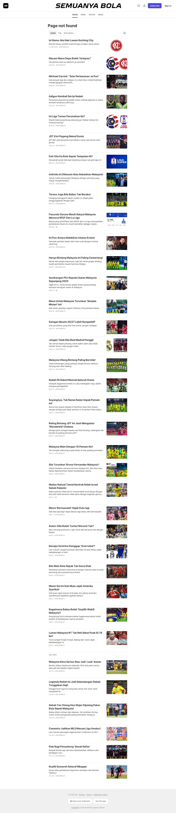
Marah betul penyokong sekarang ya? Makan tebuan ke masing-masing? (73, 121)
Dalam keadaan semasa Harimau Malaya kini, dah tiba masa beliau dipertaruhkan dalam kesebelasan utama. (75, 469)
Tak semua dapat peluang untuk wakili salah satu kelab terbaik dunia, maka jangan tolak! (73, 344)
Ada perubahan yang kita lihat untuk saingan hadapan (73, 325)
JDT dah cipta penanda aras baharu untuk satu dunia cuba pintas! (74, 141)
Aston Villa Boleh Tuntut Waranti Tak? (71, 526)
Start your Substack (81, 801)
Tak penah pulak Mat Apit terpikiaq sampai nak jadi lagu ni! (75, 160)
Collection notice (100, 794)
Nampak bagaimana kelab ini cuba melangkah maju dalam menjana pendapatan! (75, 384)
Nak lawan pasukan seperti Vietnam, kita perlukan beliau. (74, 308)
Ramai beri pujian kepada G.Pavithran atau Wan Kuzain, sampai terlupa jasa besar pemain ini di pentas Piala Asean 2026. (75, 408)
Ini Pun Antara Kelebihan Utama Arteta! (72, 237)
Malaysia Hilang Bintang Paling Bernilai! (72, 359)
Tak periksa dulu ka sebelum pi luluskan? (67, 62)
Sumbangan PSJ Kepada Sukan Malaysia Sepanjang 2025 (73, 279)
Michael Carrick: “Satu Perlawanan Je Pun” (74, 76)
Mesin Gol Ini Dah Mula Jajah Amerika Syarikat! (71, 588)
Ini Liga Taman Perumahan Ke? (67, 116)
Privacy (82, 794)
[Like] (50, 50)
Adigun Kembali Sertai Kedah (66, 96)
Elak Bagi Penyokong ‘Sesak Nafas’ (69, 746)
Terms (89, 794)
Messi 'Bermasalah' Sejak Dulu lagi (69, 508)
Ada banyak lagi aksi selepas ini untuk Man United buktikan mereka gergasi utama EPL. (75, 81)
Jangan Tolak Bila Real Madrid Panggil (71, 339)
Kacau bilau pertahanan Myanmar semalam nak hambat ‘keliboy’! (74, 771)
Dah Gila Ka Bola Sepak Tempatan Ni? (71, 156)
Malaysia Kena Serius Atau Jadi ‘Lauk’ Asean (75, 661)
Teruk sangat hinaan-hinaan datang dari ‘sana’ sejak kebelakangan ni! (72, 641)
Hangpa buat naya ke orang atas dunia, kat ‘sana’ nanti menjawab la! (73, 690)
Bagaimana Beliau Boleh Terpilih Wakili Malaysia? (71, 611)
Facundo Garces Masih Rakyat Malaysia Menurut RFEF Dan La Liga (72, 216)
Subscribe (155, 5)
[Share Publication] (144, 5)
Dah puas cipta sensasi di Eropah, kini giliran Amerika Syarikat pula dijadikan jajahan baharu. (72, 594)
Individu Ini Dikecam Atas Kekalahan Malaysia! (76, 174)
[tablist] (62, 33)
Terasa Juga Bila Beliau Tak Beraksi (70, 194)
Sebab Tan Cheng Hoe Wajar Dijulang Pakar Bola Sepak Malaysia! (74, 707)
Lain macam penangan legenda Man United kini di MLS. (73, 732)
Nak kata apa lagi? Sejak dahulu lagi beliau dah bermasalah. (75, 511)
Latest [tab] (53, 33)
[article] (88, 46)
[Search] (138, 5)
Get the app (100, 801)
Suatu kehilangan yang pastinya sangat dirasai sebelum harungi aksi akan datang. (73, 364)
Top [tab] (59, 33)
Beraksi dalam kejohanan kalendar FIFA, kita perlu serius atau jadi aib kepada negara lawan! (74, 666)
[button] (75, 14)
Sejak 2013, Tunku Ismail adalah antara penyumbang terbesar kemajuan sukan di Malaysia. (72, 286)
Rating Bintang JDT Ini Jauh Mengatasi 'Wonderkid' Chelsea (71, 425)
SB (56, 227)
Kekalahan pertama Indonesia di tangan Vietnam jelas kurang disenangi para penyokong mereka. (76, 570)
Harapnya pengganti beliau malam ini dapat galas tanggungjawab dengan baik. (71, 199)
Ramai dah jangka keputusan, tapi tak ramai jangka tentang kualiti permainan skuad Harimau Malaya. (75, 262)
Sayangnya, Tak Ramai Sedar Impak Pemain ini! (74, 401)
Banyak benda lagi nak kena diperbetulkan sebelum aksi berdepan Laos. (74, 751)
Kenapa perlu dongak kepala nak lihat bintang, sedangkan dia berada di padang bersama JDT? (76, 431)
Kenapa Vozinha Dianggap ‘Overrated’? (72, 546)
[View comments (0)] (67, 50)
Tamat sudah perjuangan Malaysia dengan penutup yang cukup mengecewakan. (74, 179)
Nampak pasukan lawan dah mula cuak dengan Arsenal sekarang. (73, 242)
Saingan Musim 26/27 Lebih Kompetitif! (72, 321)
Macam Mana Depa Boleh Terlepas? (70, 58)
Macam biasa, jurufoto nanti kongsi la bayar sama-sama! (74, 44)
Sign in (168, 5)
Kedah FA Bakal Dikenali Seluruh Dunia (71, 379)
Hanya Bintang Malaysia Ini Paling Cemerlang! (76, 257)
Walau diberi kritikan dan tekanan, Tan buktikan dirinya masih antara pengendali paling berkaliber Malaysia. (73, 713)
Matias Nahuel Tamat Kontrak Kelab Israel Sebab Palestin (73, 486)
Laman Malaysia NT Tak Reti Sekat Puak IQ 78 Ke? (75, 634)
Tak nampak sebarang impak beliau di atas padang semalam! (76, 450)
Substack (75, 807)
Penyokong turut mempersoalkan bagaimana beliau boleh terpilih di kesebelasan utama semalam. (75, 617)
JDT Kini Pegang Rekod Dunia (66, 136)
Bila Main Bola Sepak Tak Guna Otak (70, 566)
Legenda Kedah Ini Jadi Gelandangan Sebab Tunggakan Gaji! (74, 683)
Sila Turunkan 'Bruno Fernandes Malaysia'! (74, 464)
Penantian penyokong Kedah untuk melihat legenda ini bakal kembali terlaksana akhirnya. (76, 101)
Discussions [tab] (68, 33)
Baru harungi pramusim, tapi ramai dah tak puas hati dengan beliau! (76, 530)
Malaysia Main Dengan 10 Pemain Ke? (71, 446)
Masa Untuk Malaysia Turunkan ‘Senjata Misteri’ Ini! (72, 303)
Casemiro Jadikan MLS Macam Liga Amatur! (75, 728)
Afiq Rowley (64, 47)
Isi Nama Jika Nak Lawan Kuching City (71, 40)
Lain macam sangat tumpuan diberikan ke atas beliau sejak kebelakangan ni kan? (75, 550)
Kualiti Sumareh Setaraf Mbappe (68, 766)
